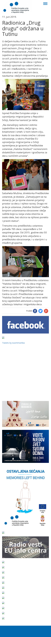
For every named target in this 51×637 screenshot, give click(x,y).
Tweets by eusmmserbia (13, 342)
